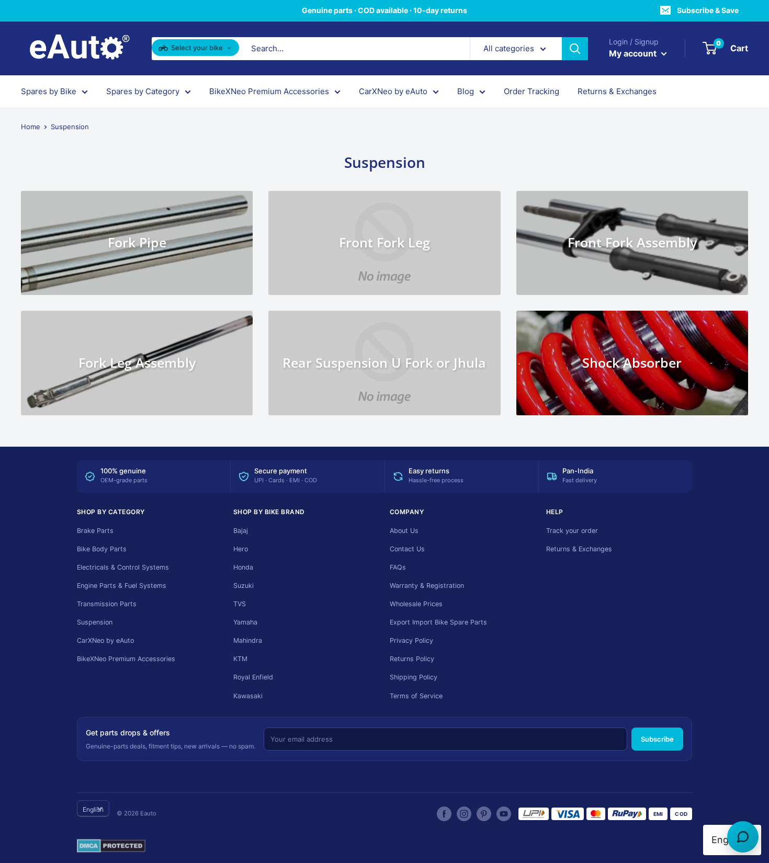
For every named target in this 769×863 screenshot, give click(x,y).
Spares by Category (142, 91)
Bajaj (240, 531)
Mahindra (247, 640)
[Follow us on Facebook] (444, 814)
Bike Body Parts (102, 549)
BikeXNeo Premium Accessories (269, 91)
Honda (243, 567)
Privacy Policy (411, 640)
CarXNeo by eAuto (393, 91)
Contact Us (407, 549)
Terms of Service (416, 696)
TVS (239, 604)
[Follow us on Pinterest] (484, 814)
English (93, 809)
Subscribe (657, 739)
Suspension (94, 622)
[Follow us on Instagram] (464, 814)
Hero (240, 549)
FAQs (398, 567)
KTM (240, 659)
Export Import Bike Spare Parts (438, 622)
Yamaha (245, 622)
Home (30, 126)
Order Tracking (531, 91)
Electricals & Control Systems (123, 567)
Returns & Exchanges (617, 91)
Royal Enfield (253, 677)
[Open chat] (743, 837)
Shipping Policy (413, 677)
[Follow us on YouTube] (503, 814)
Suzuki (243, 585)
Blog (465, 91)
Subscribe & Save (708, 10)
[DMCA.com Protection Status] (111, 846)
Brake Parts (95, 531)
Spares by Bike (48, 91)
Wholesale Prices (416, 604)
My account (634, 53)
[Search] (575, 48)
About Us (404, 531)
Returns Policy (412, 659)
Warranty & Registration (427, 585)
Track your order (572, 531)
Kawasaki (248, 696)
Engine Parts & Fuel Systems (121, 585)
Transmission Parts (107, 604)
